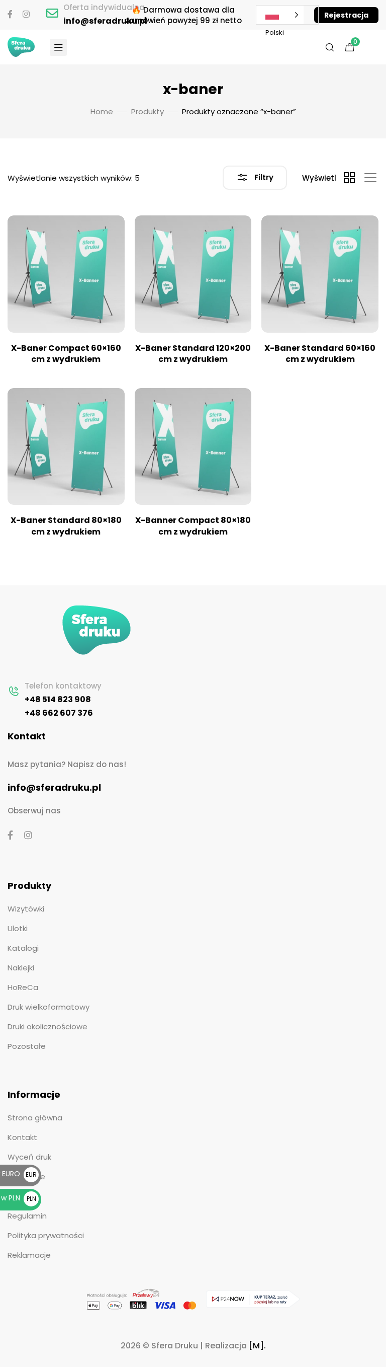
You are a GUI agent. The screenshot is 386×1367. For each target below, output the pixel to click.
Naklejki (21, 967)
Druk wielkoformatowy (48, 1007)
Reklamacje (29, 1255)
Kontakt (22, 1137)
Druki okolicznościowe (47, 1026)
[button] (346, 15)
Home (101, 111)
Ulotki (18, 928)
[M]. (257, 1345)
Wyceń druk (29, 1157)
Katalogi (23, 948)
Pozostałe (27, 1046)
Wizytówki (26, 908)
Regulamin (27, 1215)
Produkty (147, 111)
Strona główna (35, 1117)
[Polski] (287, 15)
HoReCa (23, 987)
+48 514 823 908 (58, 699)
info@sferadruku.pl (105, 21)
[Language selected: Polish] (280, 15)
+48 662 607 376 (59, 713)
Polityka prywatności (46, 1235)
